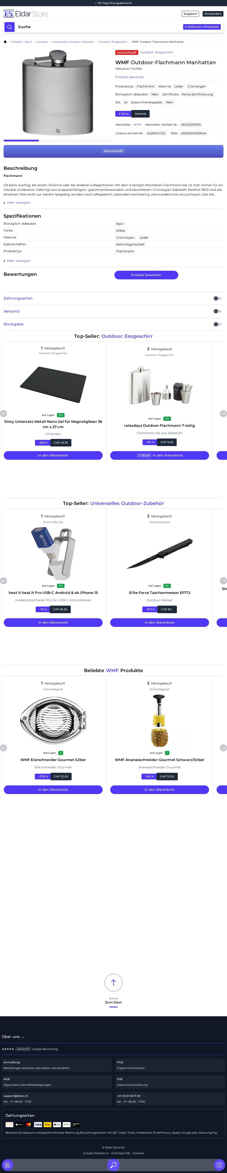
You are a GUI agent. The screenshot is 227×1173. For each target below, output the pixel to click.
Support (190, 14)
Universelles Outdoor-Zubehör (73, 42)
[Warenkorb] (219, 1165)
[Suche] (113, 1165)
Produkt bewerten (146, 275)
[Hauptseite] (59, 14)
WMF (137, 125)
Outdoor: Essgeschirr (113, 42)
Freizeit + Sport (22, 42)
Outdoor (42, 42)
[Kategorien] (7, 1165)
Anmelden (213, 14)
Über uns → (13, 1036)
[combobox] (119, 27)
